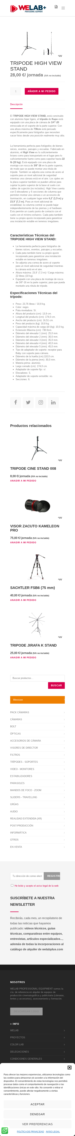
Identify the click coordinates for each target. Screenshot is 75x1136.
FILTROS (15, 754)
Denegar (37, 1114)
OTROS (14, 839)
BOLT (13, 726)
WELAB (14, 1030)
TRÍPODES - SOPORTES (24, 762)
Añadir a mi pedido (42, 91)
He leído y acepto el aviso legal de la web (36, 885)
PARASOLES (17, 783)
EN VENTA (16, 847)
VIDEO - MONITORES (22, 769)
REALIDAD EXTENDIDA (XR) (26, 818)
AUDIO (14, 811)
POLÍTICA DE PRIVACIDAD (30, 1131)
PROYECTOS (17, 1037)
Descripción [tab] (16, 104)
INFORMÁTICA (18, 832)
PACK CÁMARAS (19, 712)
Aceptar (38, 1104)
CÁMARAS (16, 719)
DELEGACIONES (19, 1051)
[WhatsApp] (5, 1131)
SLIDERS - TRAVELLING (23, 797)
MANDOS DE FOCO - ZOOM (25, 790)
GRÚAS (14, 804)
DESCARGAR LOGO (26, 1011)
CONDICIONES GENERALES (26, 1058)
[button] (69, 1067)
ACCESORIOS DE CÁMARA (25, 740)
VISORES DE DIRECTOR (24, 747)
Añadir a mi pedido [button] (23, 481)
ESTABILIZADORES (21, 776)
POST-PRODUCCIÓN (21, 825)
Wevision (18, 699)
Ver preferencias (37, 1124)
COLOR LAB (17, 1044)
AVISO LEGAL (53, 1131)
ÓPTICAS (15, 733)
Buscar (56, 685)
